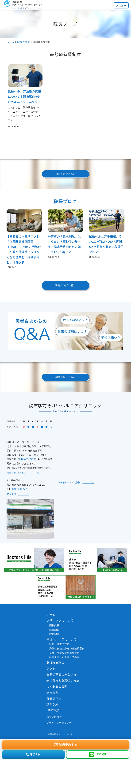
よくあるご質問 (56, 686)
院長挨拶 (54, 625)
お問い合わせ (54, 716)
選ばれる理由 (55, 662)
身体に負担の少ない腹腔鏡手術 (67, 648)
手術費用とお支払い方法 (62, 680)
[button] (121, 5)
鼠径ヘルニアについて (61, 639)
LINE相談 (52, 710)
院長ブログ (23, 42)
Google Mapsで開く (69, 482)
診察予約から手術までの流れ (65, 657)
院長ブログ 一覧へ (65, 285)
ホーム (10, 42)
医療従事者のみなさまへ (62, 674)
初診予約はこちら (65, 174)
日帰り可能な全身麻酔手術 (64, 652)
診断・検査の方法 (59, 644)
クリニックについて (59, 620)
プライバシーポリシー (59, 722)
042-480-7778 (27, 459)
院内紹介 (54, 634)
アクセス (12, 494)
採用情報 (52, 692)
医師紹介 (54, 629)
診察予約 (52, 704)
